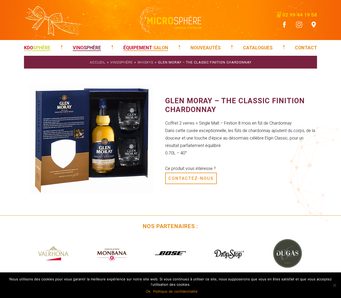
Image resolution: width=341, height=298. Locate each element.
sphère (37, 47)
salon (145, 47)
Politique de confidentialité (175, 291)
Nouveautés (205, 47)
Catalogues (258, 47)
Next (309, 253)
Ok (148, 291)
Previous (32, 253)
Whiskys (145, 62)
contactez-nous (191, 178)
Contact (306, 47)
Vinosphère (121, 62)
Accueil (97, 62)
